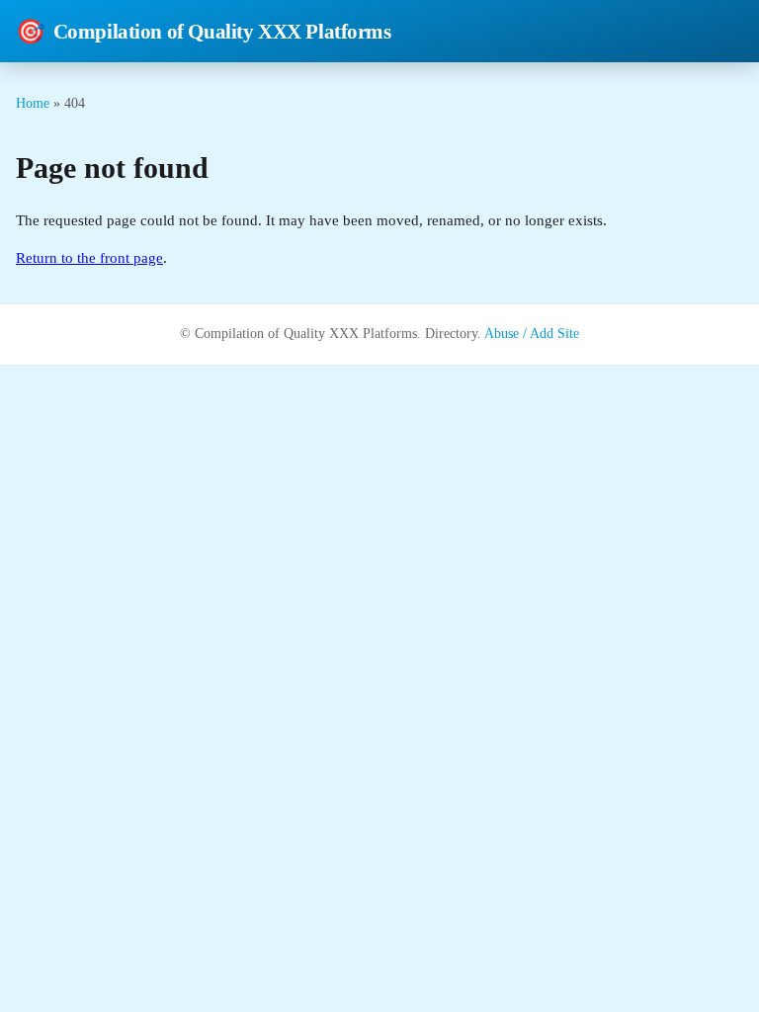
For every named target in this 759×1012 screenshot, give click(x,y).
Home (32, 103)
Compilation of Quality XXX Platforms (203, 31)
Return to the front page (89, 258)
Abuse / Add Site (531, 333)
